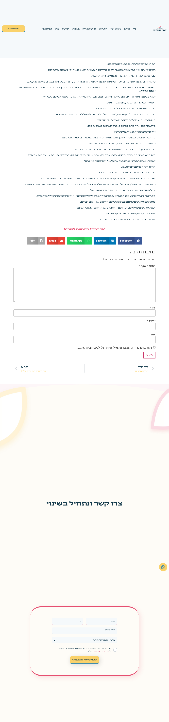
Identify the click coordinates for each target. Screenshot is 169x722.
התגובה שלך (147, 266)
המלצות (65, 28)
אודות (127, 28)
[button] (130, 241)
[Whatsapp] (163, 567)
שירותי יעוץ (115, 28)
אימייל (151, 321)
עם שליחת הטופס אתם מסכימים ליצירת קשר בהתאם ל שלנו (85, 649)
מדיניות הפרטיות (100, 651)
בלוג (57, 28)
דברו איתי (47, 28)
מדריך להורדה (89, 28)
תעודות (76, 28)
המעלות (103, 28)
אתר (153, 334)
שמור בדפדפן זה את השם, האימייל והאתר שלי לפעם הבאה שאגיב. (114, 347)
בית (134, 28)
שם (152, 308)
